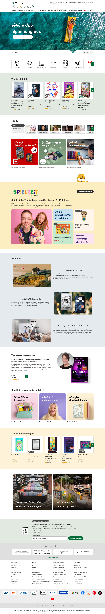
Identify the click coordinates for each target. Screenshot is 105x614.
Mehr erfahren (15, 373)
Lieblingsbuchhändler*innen (81, 570)
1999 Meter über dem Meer (69, 96)
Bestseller (17, 64)
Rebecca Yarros (31, 129)
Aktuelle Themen (41, 64)
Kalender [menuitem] (80, 10)
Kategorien (15, 132)
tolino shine (35, 450)
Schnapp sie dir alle (52, 33)
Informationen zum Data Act (60, 583)
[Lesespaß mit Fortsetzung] (80, 154)
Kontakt (34, 567)
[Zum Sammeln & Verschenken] (52, 154)
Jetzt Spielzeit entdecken (85, 191)
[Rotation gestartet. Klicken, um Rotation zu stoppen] (84, 52)
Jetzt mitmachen (72, 281)
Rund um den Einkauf (58, 562)
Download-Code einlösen (59, 574)
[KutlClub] (75, 593)
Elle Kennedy (67, 129)
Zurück (87, 52)
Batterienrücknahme (37, 570)
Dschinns (69, 450)
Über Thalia (14, 562)
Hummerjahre (52, 96)
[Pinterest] (94, 593)
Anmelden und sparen (76, 538)
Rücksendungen (36, 572)
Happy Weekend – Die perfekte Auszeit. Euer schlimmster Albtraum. (19, 96)
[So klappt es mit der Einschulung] (52, 408)
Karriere (13, 567)
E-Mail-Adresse (36, 535)
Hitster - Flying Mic (86, 450)
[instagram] (88, 593)
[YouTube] (52, 599)
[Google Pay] (34, 593)
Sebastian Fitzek (43, 129)
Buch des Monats (53, 64)
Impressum (14, 581)
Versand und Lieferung (59, 570)
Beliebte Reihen (78, 64)
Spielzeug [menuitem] (65, 10)
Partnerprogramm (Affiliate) (81, 579)
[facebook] (83, 593)
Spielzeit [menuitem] (59, 10)
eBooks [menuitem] (44, 10)
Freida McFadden (55, 129)
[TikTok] (100, 593)
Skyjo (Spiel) (19, 450)
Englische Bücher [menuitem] (21, 10)
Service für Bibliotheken (38, 576)
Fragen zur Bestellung (58, 565)
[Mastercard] (13, 593)
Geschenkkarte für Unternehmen (82, 576)
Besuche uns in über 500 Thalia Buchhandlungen (32, 492)
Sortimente (65, 64)
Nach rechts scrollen (92, 90)
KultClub (76, 586)
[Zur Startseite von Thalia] (18, 3)
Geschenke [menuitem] (90, 10)
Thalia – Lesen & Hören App (81, 567)
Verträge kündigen (58, 579)
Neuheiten (29, 64)
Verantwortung (15, 576)
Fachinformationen (16, 572)
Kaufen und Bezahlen (58, 567)
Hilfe (33, 565)
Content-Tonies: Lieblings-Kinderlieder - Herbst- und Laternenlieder (84, 220)
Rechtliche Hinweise (37, 532)
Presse (13, 570)
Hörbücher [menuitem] (53, 10)
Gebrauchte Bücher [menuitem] (36, 10)
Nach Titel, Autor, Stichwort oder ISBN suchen (60, 2)
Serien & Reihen (17, 128)
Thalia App (77, 565)
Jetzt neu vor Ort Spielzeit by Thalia (72, 492)
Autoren (15, 125)
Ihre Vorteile (77, 562)
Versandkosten (63, 611)
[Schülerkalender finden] (80, 408)
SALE (90, 64)
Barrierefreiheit (15, 579)
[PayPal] (53, 593)
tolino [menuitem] (48, 10)
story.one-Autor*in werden (81, 572)
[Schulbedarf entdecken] (24, 408)
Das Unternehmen (16, 565)
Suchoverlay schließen (76, 2)
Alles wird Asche (35, 96)
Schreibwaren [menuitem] (73, 10)
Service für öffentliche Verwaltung (41, 581)
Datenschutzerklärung (58, 581)
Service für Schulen (37, 574)
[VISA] (6, 593)
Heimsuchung (52, 450)
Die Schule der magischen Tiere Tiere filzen (63, 233)
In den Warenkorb (26, 376)
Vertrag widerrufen (53, 557)
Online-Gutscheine (58, 572)
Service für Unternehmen (38, 579)
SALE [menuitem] (84, 10)
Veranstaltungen (78, 583)
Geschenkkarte (78, 574)
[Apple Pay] (43, 593)
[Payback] (64, 593)
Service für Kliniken (37, 583)
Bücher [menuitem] (14, 10)
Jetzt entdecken (30, 307)
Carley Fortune (79, 129)
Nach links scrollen (12, 90)
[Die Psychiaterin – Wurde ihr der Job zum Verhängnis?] (74, 383)
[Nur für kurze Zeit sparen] (24, 154)
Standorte (13, 574)
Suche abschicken (53, 3)
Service (34, 562)
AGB (12, 583)
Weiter (92, 10)
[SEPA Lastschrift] (23, 593)
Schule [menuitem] (28, 10)
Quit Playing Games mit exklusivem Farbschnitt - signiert (86, 96)
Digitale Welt (77, 581)
